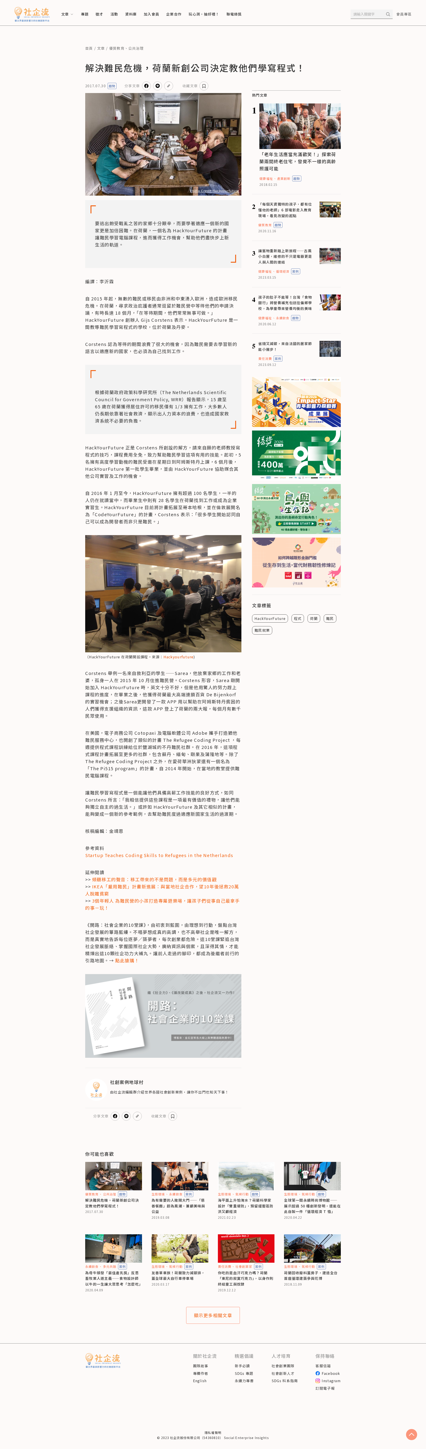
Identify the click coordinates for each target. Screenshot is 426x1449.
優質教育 (116, 48)
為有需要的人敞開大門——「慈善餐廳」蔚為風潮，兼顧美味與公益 (178, 1205)
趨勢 (112, 86)
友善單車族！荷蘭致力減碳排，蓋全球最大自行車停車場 (178, 1275)
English (200, 1380)
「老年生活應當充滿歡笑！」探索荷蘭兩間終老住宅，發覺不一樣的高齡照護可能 (297, 161)
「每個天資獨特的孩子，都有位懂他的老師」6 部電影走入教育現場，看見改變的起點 (285, 209)
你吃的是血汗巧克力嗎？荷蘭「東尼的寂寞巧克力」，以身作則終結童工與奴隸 (246, 1278)
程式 (298, 618)
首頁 (89, 48)
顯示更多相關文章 (213, 1315)
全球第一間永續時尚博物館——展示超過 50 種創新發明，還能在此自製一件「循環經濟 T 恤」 (312, 1205)
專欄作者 (200, 1373)
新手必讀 (242, 1365)
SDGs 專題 (244, 1373)
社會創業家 (243, 1266)
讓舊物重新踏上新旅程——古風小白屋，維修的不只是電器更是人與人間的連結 (285, 256)
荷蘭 (314, 618)
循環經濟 (282, 271)
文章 (101, 48)
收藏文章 (190, 85)
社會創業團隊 (283, 1365)
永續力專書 (244, 1380)
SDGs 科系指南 (285, 1380)
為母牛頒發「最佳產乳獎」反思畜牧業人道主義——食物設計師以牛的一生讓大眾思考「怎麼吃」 (114, 1278)
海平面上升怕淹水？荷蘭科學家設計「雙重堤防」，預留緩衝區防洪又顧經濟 (246, 1205)
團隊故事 (200, 1365)
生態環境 (158, 1194)
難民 (330, 618)
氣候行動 (242, 1194)
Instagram (331, 1380)
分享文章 (132, 85)
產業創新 (283, 178)
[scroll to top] (411, 1434)
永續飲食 (282, 318)
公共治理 (136, 48)
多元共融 (109, 1266)
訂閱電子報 (325, 1388)
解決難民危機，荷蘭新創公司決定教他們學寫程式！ (112, 1203)
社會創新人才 (283, 1373)
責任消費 (265, 358)
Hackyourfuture (179, 656)
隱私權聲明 (213, 1432)
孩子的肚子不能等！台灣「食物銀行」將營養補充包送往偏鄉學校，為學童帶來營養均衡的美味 (285, 302)
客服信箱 (323, 1365)
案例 (295, 271)
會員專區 (404, 14)
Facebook (331, 1373)
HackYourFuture (270, 618)
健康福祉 (266, 178)
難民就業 (262, 630)
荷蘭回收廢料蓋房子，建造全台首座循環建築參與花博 (311, 1275)
